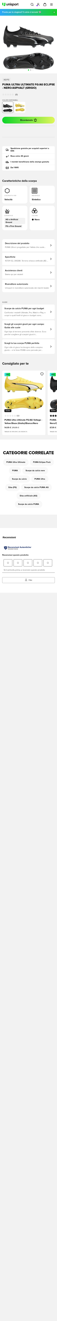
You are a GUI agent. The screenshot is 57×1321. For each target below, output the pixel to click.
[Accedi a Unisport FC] (38, 4)
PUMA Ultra (39, 479)
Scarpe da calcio (19, 479)
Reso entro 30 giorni (20, 156)
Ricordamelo (26, 120)
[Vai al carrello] (45, 4)
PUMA (15, 471)
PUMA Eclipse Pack (42, 462)
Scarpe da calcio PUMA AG (36, 487)
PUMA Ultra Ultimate (15, 462)
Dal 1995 (15, 168)
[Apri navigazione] (51, 4)
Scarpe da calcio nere (35, 471)
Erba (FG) (12, 487)
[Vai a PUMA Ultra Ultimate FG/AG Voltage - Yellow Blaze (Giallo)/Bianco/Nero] (19, 107)
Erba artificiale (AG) (28, 496)
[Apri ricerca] (32, 4)
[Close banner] (54, 12)
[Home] (10, 4)
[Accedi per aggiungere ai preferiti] (42, 374)
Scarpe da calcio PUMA (28, 504)
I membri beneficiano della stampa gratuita (30, 162)
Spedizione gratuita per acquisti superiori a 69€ (30, 149)
